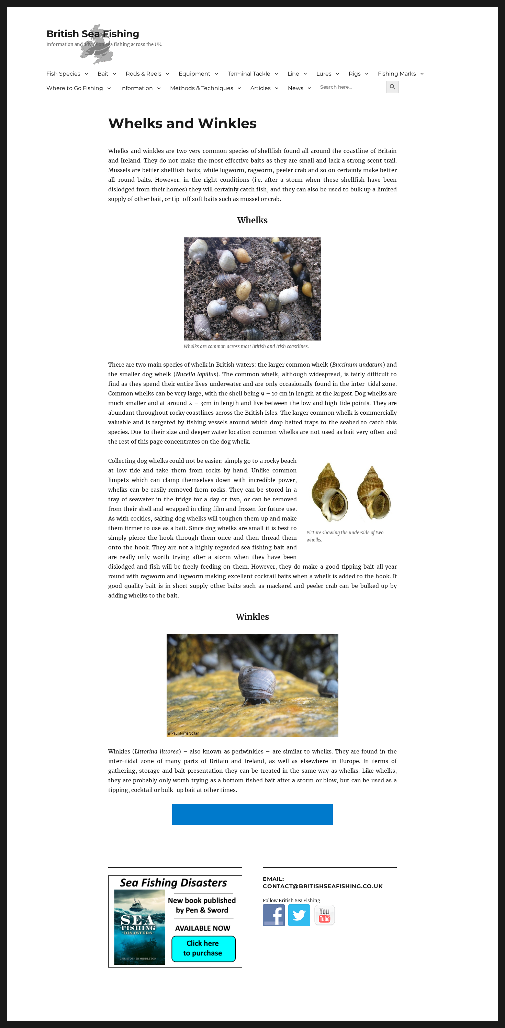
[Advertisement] (253, 815)
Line (293, 73)
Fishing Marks (397, 73)
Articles (260, 88)
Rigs (355, 73)
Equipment (195, 73)
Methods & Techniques (201, 88)
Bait (103, 73)
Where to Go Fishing (74, 88)
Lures (324, 73)
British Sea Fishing (92, 34)
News (295, 88)
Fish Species (63, 73)
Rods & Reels (143, 73)
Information (136, 88)
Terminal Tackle (249, 73)
